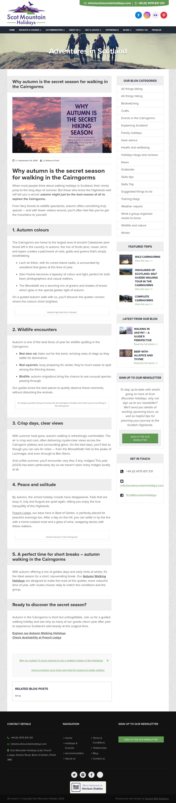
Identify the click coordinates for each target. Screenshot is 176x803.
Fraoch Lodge (21, 513)
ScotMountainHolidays (141, 495)
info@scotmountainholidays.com (109, 3)
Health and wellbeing (135, 147)
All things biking (131, 89)
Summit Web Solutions (157, 798)
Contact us (99, 758)
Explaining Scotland (134, 125)
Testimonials (100, 747)
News (125, 162)
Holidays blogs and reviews (139, 155)
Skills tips (127, 177)
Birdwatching (130, 103)
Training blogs (130, 199)
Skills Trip (127, 184)
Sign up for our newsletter (140, 438)
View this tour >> (144, 260)
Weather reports (132, 206)
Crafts (125, 111)
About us (70, 758)
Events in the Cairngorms (138, 118)
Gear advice (129, 140)
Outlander (128, 169)
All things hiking (131, 96)
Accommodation (74, 753)
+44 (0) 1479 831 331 (151, 3)
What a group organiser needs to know (137, 216)
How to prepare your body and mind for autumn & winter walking (67, 670)
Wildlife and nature (133, 225)
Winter (125, 233)
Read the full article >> (146, 344)
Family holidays (131, 133)
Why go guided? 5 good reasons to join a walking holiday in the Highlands (61, 660)
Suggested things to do (136, 191)
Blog (95, 753)
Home (68, 738)
